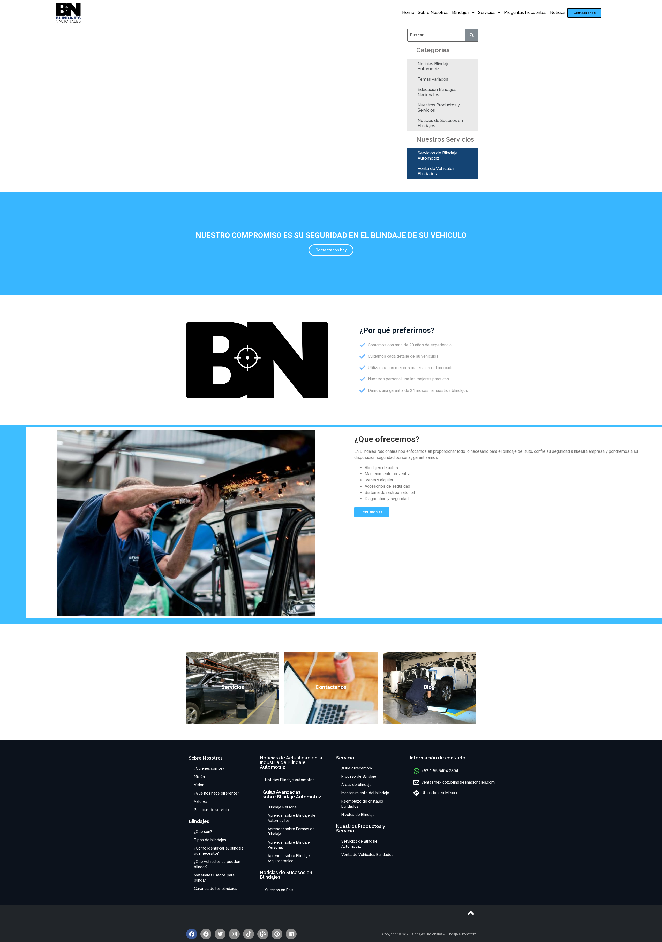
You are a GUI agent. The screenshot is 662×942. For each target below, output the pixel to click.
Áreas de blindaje (356, 785)
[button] (584, 13)
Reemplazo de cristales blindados (362, 803)
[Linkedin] (291, 934)
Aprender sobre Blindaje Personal (289, 845)
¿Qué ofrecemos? (357, 768)
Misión (199, 777)
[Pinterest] (277, 934)
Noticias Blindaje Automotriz (434, 66)
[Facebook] (191, 934)
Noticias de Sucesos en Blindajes (440, 123)
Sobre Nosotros (433, 12)
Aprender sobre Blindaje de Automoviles (291, 818)
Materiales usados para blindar (214, 877)
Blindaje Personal (283, 807)
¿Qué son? (203, 832)
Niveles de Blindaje (358, 815)
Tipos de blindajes (210, 840)
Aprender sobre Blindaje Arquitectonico (289, 858)
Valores (200, 801)
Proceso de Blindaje (358, 776)
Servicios (486, 12)
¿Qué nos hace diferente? (216, 793)
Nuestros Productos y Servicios (439, 108)
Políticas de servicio (211, 810)
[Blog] (262, 934)
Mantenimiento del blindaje (365, 793)
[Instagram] (234, 934)
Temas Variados (433, 79)
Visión (199, 785)
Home (408, 12)
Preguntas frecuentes (525, 12)
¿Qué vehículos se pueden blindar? (217, 864)
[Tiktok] (248, 934)
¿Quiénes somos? (209, 768)
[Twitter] (220, 934)
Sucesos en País (279, 890)
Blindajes (461, 12)
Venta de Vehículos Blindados (436, 171)
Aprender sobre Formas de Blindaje (291, 831)
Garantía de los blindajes (215, 888)
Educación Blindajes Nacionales (437, 92)
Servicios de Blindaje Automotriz (438, 156)
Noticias (558, 12)
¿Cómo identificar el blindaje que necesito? (219, 850)
